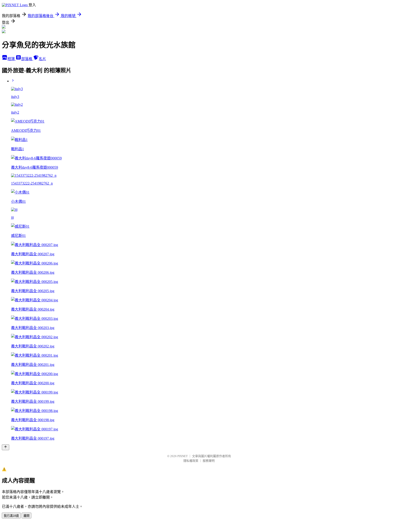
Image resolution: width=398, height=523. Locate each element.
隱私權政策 (190, 460)
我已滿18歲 (11, 515)
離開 (26, 515)
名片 (42, 59)
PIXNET (182, 456)
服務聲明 (209, 460)
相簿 (11, 59)
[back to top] (5, 447)
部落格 (27, 59)
